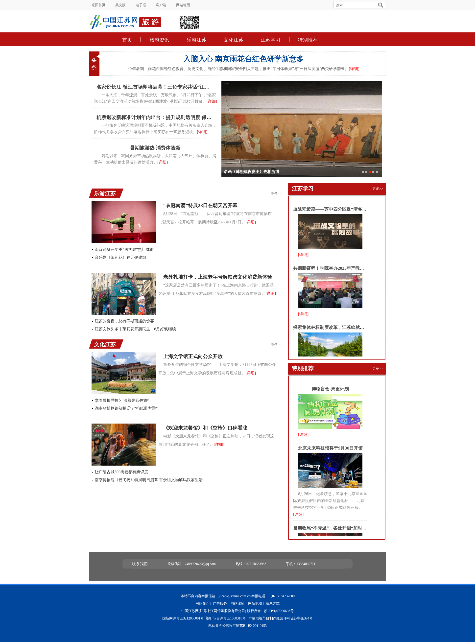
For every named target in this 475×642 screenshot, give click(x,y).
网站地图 (183, 5)
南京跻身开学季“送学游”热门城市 (124, 249)
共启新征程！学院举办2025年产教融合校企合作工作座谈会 (351, 268)
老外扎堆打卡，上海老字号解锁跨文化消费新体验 (217, 277)
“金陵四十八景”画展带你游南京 (251, 171)
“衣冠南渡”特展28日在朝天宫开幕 (200, 205)
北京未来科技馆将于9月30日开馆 (330, 448)
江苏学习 (271, 39)
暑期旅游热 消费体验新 (155, 147)
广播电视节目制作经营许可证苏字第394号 (281, 618)
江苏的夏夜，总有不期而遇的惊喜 (124, 321)
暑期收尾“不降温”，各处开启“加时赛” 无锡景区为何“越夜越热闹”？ (360, 527)
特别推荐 (308, 39)
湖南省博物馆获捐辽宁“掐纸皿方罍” (126, 408)
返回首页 (98, 5)
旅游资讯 (159, 39)
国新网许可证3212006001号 (183, 618)
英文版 (120, 5)
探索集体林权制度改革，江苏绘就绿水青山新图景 (342, 327)
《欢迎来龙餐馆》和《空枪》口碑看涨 (205, 427)
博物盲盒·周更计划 (330, 388)
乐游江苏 (196, 39)
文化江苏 (233, 39)
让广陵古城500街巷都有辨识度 (121, 472)
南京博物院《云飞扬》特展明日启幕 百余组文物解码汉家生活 (149, 480)
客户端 (161, 5)
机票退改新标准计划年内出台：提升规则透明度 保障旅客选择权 (166, 117)
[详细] (354, 69)
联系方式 (273, 603)
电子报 (141, 5)
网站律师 (237, 603)
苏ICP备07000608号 (279, 611)
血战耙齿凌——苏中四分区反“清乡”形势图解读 (340, 209)
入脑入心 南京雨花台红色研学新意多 (243, 59)
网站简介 (202, 603)
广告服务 (220, 603)
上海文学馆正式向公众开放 (193, 356)
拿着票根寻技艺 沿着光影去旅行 (123, 400)
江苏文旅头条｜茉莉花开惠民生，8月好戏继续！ (137, 329)
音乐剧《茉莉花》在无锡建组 (120, 257)
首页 (127, 39)
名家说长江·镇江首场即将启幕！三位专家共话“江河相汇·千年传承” (169, 87)
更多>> (276, 193)
